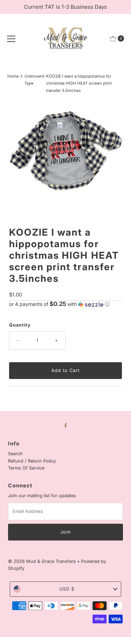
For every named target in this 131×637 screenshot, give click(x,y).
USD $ (66, 589)
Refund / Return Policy (32, 461)
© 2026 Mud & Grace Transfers (42, 561)
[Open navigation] (11, 38)
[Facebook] (65, 425)
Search (15, 453)
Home (13, 76)
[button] (65, 304)
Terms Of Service (26, 468)
